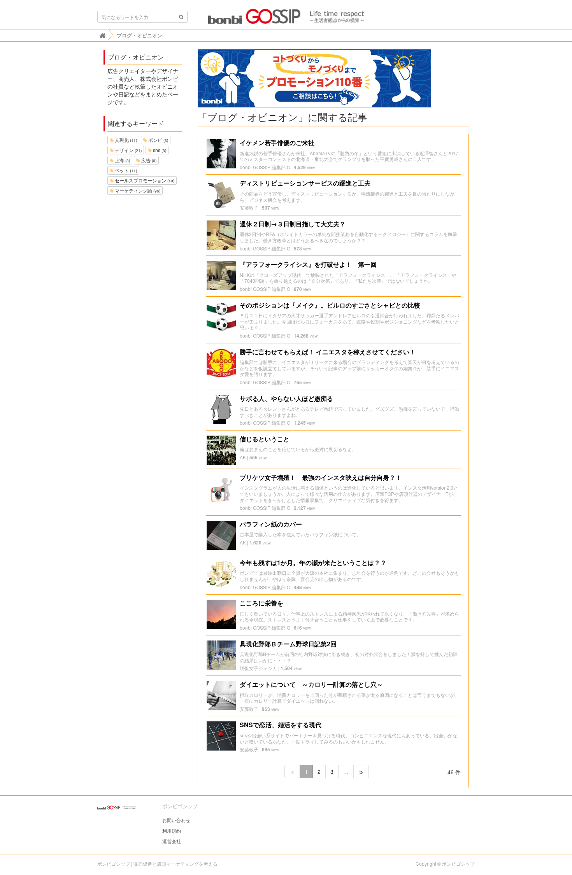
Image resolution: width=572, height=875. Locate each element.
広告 (148, 160)
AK (243, 457)
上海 (122, 160)
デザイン (128, 150)
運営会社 (171, 841)
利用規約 (171, 830)
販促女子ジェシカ (258, 668)
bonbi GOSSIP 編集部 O (265, 167)
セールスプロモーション (144, 180)
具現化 (125, 139)
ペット (125, 170)
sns (159, 150)
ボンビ (157, 139)
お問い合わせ (176, 820)
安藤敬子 (249, 207)
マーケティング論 (137, 190)
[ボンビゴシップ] (286, 19)
